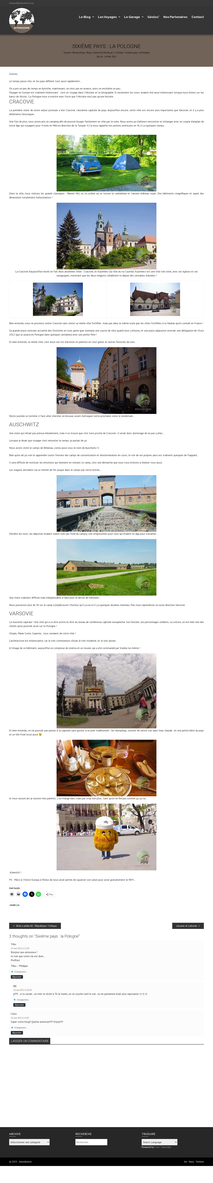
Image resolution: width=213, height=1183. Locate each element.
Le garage (132, 17)
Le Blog (85, 17)
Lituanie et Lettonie (186, 925)
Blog (89, 52)
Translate (166, 1147)
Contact (198, 17)
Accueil (67, 52)
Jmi (101, 56)
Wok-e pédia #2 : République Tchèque (36, 925)
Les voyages (107, 17)
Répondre (16, 976)
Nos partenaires (175, 17)
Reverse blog (79, 52)
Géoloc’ (153, 17)
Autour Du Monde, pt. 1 (103, 52)
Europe (120, 52)
